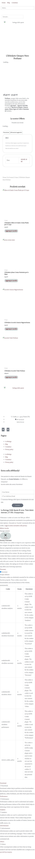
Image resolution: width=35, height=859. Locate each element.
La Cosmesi (10, 177)
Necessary (4, 572)
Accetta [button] (6, 528)
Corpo (16, 177)
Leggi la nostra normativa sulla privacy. (15, 525)
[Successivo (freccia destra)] (11, 858)
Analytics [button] (2, 810)
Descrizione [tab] (6, 132)
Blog (6, 444)
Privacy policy (9, 449)
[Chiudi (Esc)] (26, 855)
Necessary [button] (3, 569)
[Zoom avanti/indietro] (3, 855)
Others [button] (2, 841)
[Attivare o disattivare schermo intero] (11, 855)
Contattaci (8, 447)
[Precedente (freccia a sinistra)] (3, 858)
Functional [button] (3, 783)
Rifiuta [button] (2, 528)
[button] (17, 13)
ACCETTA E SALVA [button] (6, 852)
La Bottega (8, 441)
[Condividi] (18, 855)
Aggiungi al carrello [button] (11, 231)
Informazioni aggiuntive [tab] (16, 132)
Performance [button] (4, 796)
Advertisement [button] (4, 825)
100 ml (23, 159)
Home (4, 177)
